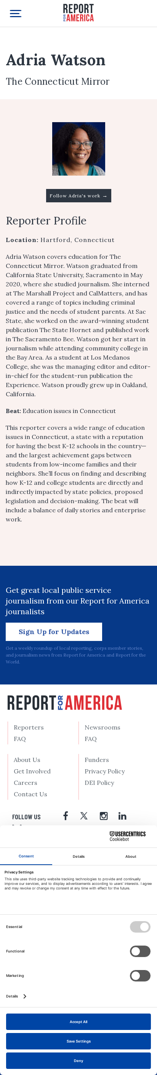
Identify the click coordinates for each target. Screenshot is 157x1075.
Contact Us (30, 794)
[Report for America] (78, 12)
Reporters (29, 727)
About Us (27, 759)
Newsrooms (102, 727)
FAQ (20, 738)
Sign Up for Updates (54, 631)
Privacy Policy (105, 771)
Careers (25, 782)
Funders (97, 759)
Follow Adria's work (79, 195)
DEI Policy (99, 782)
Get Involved (32, 771)
